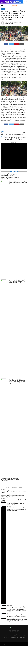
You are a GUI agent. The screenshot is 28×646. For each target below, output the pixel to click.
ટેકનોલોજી (15, 635)
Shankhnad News (9, 23)
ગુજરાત (6, 634)
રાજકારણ (15, 634)
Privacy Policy (22, 637)
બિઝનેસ (19, 634)
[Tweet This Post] (11, 44)
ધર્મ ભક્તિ (24, 634)
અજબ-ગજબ (5, 635)
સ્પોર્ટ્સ (10, 635)
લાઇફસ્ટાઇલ (24, 635)
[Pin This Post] (16, 44)
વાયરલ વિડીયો (6, 637)
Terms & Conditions (14, 637)
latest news (4, 129)
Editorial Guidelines (14, 639)
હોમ (2, 634)
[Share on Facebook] (6, 44)
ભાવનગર (10, 634)
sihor (9, 129)
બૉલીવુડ (19, 635)
